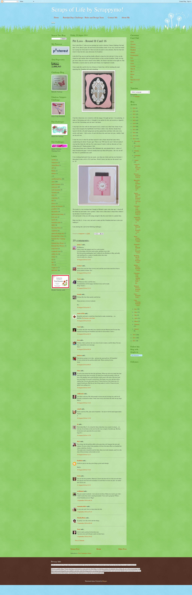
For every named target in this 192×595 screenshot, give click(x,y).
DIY (53, 201)
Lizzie (132, 63)
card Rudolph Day (57, 179)
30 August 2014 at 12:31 (84, 454)
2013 (134, 335)
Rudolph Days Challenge (58, 239)
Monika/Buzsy (81, 518)
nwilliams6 (80, 491)
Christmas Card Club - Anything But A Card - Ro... (137, 278)
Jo (77, 424)
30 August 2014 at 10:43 (84, 388)
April (136, 318)
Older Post (122, 549)
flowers (54, 203)
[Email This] (95, 234)
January (136, 329)
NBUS (53, 225)
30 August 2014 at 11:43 (84, 403)
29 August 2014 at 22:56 (84, 260)
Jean (78, 340)
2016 (134, 133)
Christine (133, 44)
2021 (134, 117)
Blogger (104, 581)
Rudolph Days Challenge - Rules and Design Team (83, 17)
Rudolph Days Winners (58, 246)
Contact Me (112, 17)
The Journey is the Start (88, 318)
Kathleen (80, 461)
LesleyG (79, 266)
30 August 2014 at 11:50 (84, 418)
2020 (134, 120)
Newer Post (74, 549)
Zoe (131, 82)
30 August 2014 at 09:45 (84, 365)
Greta (79, 476)
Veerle (79, 279)
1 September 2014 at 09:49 (84, 523)
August (136, 160)
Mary (78, 371)
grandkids (54, 209)
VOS (53, 265)
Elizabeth (133, 50)
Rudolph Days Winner (58, 243)
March (136, 321)
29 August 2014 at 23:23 (84, 273)
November (137, 146)
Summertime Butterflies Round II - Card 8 (137, 248)
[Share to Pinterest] (103, 234)
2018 (134, 126)
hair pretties (55, 211)
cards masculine (56, 190)
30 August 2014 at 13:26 (84, 470)
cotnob (79, 409)
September (137, 155)
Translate (137, 96)
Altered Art (55, 162)
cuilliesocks (80, 394)
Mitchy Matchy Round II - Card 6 (137, 267)
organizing (55, 231)
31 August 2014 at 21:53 (84, 485)
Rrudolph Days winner (58, 236)
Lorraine (132, 66)
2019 (134, 123)
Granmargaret (134, 55)
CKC (53, 195)
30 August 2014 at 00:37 (84, 307)
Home (56, 17)
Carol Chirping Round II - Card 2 (137, 302)
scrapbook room (56, 251)
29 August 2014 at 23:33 (84, 288)
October (136, 151)
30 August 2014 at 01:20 (84, 321)
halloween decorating (57, 214)
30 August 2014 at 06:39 (84, 334)
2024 (134, 108)
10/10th (54, 160)
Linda (132, 61)
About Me (126, 17)
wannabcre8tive (82, 506)
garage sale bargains (57, 206)
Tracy (78, 529)
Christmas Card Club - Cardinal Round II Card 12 (137, 210)
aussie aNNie (81, 313)
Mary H (132, 69)
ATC (53, 168)
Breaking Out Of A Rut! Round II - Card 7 (137, 259)
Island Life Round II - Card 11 (137, 219)
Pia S (78, 441)
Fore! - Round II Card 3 (137, 295)
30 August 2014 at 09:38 (84, 349)
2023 (134, 111)
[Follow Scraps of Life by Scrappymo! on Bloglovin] (136, 356)
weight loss (55, 268)
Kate (131, 58)
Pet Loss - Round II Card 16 (137, 175)
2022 (134, 114)
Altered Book (55, 165)
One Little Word (56, 228)
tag (52, 259)
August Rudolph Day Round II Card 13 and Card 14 (137, 198)
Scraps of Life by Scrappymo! (87, 9)
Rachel (132, 74)
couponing (54, 198)
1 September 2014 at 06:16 (84, 500)
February (137, 324)
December (137, 141)
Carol (78, 327)
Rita (131, 77)
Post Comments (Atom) (84, 553)
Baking (54, 171)
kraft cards (54, 217)
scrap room (55, 248)
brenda (79, 294)
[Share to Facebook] (101, 234)
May (135, 315)
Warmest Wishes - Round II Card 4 (137, 288)
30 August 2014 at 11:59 (84, 435)
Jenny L (79, 245)
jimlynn (79, 355)
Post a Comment (79, 540)
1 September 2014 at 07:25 (84, 512)
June (135, 312)
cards (53, 182)
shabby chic (55, 254)
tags (53, 262)
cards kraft (54, 187)
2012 (134, 338)
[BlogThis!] (97, 234)
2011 (134, 341)
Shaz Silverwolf (135, 80)
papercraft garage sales (58, 233)
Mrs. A (132, 71)
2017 (134, 130)
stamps (53, 257)
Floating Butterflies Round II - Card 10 (137, 229)
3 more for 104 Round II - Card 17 (137, 167)
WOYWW (54, 270)
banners (54, 173)
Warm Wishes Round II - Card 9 (137, 239)
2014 (134, 139)
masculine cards (56, 222)
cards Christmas (56, 184)
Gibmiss (132, 52)
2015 (134, 136)
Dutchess (133, 47)
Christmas (54, 192)
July (135, 309)
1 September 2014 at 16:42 (84, 536)
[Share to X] (99, 234)
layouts (53, 220)
